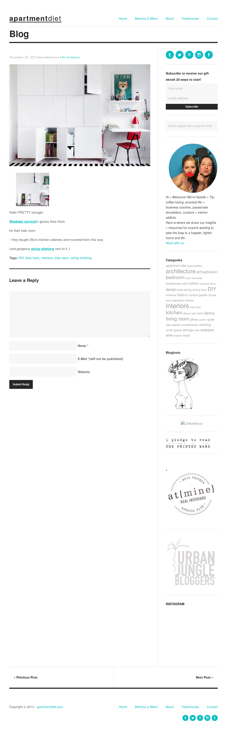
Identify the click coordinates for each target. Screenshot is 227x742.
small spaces (174, 330)
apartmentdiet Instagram (199, 55)
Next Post (204, 677)
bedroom (175, 277)
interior (189, 300)
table (197, 330)
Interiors (53, 57)
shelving (205, 324)
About (170, 18)
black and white (194, 278)
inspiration (178, 300)
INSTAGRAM (175, 604)
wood (186, 335)
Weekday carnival (22, 221)
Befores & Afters (146, 18)
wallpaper (207, 329)
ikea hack (32, 257)
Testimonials (190, 18)
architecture (181, 271)
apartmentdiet (194, 266)
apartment (35, 18)
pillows (194, 319)
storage (188, 330)
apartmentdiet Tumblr (170, 55)
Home (123, 18)
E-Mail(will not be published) (100, 358)
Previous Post (25, 677)
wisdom (178, 335)
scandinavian (190, 325)
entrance (171, 295)
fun (186, 295)
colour (194, 283)
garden (203, 295)
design (171, 289)
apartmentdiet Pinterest (189, 55)
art (198, 271)
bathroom (209, 271)
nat (42, 57)
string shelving (42, 248)
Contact (212, 18)
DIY (21, 257)
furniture (193, 295)
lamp (200, 313)
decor (213, 283)
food (180, 294)
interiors (47, 257)
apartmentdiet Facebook (209, 55)
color (185, 283)
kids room (62, 257)
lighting (209, 313)
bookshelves (173, 283)
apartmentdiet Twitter (180, 55)
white (169, 335)
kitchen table (189, 313)
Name (83, 345)
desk (180, 289)
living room (177, 318)
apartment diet (176, 265)
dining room (199, 289)
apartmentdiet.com (50, 707)
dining (188, 289)
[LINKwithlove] (192, 423)
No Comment (71, 57)
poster (203, 319)
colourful (204, 283)
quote (210, 319)
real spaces (173, 325)
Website (84, 372)
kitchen (174, 312)
